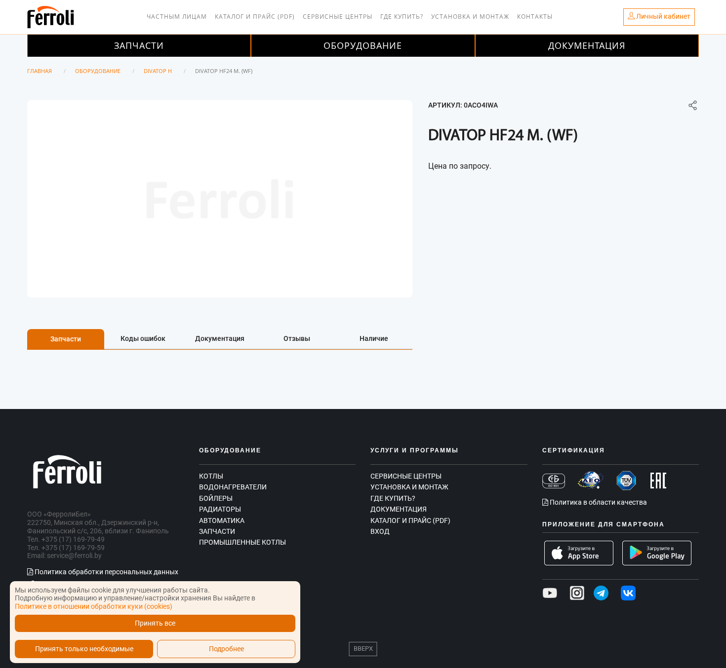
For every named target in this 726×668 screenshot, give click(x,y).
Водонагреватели (233, 487)
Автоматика (221, 520)
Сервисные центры (337, 16)
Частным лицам (177, 16)
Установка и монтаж (470, 16)
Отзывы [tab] (296, 338)
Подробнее (226, 649)
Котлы (211, 476)
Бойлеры (216, 498)
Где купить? (401, 16)
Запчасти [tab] (65, 339)
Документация (586, 45)
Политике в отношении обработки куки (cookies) (93, 606)
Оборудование (362, 45)
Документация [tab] (219, 338)
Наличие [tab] (374, 338)
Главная (39, 70)
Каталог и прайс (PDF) (255, 16)
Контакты (535, 16)
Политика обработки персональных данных (105, 572)
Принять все (155, 623)
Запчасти (139, 45)
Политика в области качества (597, 502)
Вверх (363, 648)
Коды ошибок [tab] (143, 338)
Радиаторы (220, 509)
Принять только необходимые (84, 649)
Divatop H (158, 70)
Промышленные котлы (242, 542)
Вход (380, 531)
